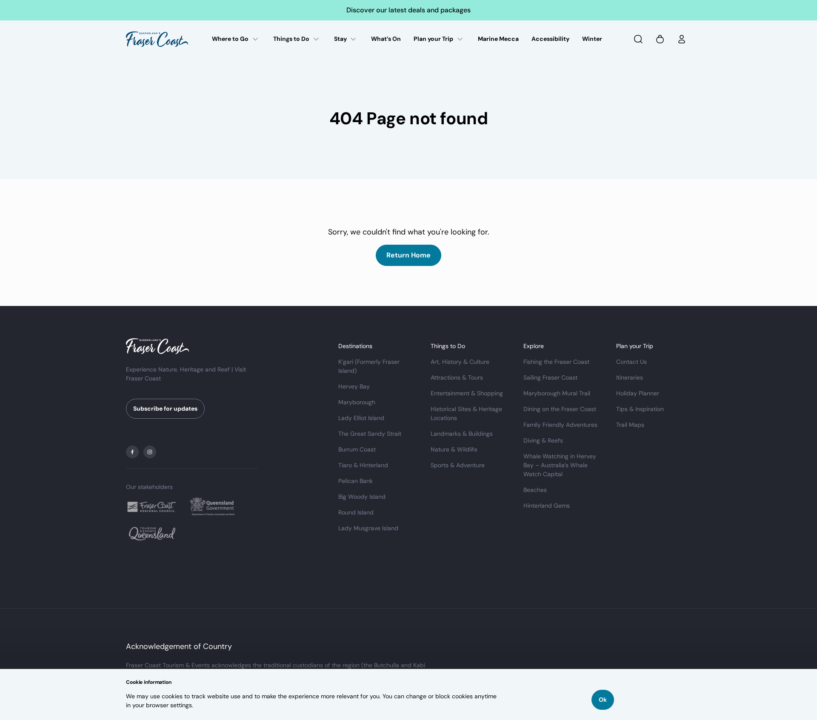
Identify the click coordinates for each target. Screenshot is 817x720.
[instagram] (149, 452)
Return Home (408, 255)
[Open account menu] (681, 39)
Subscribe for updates (165, 408)
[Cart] (660, 39)
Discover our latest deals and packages (408, 10)
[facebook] (132, 452)
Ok (603, 699)
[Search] (638, 39)
